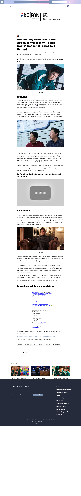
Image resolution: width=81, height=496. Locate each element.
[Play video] (40, 192)
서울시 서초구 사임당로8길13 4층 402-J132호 (40, 421)
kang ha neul (41, 344)
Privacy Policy (61, 406)
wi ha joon (48, 344)
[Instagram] (69, 2)
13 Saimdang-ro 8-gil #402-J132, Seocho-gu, (40, 419)
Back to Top (2, 491)
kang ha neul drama (56, 344)
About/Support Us (62, 412)
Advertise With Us (62, 403)
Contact (59, 414)
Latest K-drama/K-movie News (48, 27)
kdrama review (30, 339)
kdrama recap (38, 339)
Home (58, 386)
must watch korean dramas (23, 342)
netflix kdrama (57, 342)
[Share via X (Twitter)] (20, 352)
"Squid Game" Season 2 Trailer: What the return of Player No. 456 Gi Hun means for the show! (60, 378)
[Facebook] (71, 2)
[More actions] (63, 36)
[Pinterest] (76, 2)
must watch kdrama (21, 339)
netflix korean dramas (48, 342)
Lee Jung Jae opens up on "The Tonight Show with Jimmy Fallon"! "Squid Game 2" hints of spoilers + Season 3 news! (40, 378)
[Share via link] (27, 352)
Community (60, 398)
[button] (11, 7)
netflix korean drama (47, 339)
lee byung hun (34, 344)
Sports (58, 27)
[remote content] (40, 294)
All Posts (12, 27)
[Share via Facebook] (17, 352)
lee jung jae (27, 344)
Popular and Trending (63, 389)
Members (59, 400)
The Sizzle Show (62, 392)
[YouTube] (74, 2)
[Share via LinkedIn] (23, 352)
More (63, 27)
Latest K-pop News (35, 27)
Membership (60, 409)
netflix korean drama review (36, 342)
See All (69, 363)
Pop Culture (19, 27)
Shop (58, 395)
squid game (20, 344)
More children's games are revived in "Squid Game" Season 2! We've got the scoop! (19, 378)
